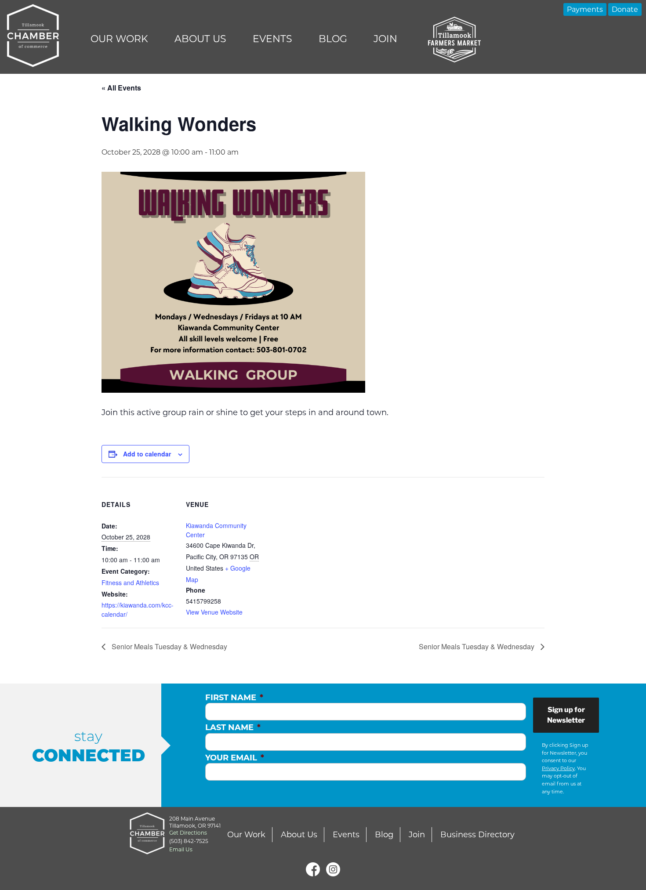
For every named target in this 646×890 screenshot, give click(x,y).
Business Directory (477, 834)
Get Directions (188, 832)
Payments (585, 9)
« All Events (121, 88)
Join (385, 39)
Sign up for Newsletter (566, 714)
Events (272, 39)
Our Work (119, 39)
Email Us (180, 849)
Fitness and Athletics (130, 582)
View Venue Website (214, 612)
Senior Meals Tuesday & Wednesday (168, 646)
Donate (625, 9)
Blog (333, 39)
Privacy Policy (558, 768)
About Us (200, 39)
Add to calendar (147, 453)
